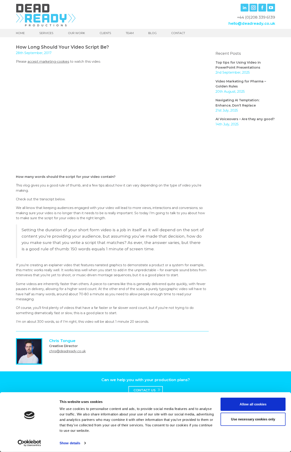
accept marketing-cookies (48, 62)
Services (46, 33)
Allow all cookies (253, 404)
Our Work (76, 33)
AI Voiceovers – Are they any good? (245, 119)
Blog (152, 33)
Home (20, 33)
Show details (70, 443)
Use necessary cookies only (253, 419)
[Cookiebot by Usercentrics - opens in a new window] (29, 443)
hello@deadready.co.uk (251, 23)
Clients (105, 33)
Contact (178, 33)
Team (130, 33)
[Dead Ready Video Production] (46, 15)
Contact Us (144, 390)
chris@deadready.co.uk (67, 351)
